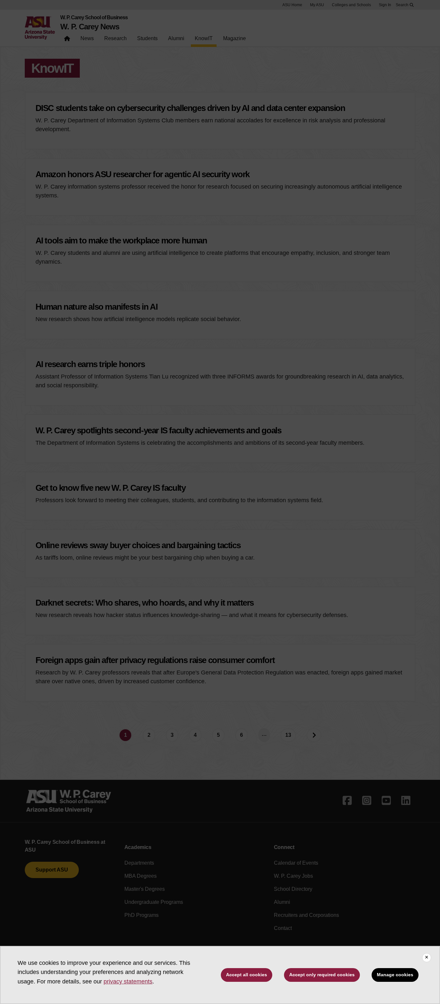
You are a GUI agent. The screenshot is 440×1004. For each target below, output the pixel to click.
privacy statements (128, 981)
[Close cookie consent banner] (426, 957)
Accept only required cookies (322, 974)
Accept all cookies (246, 974)
